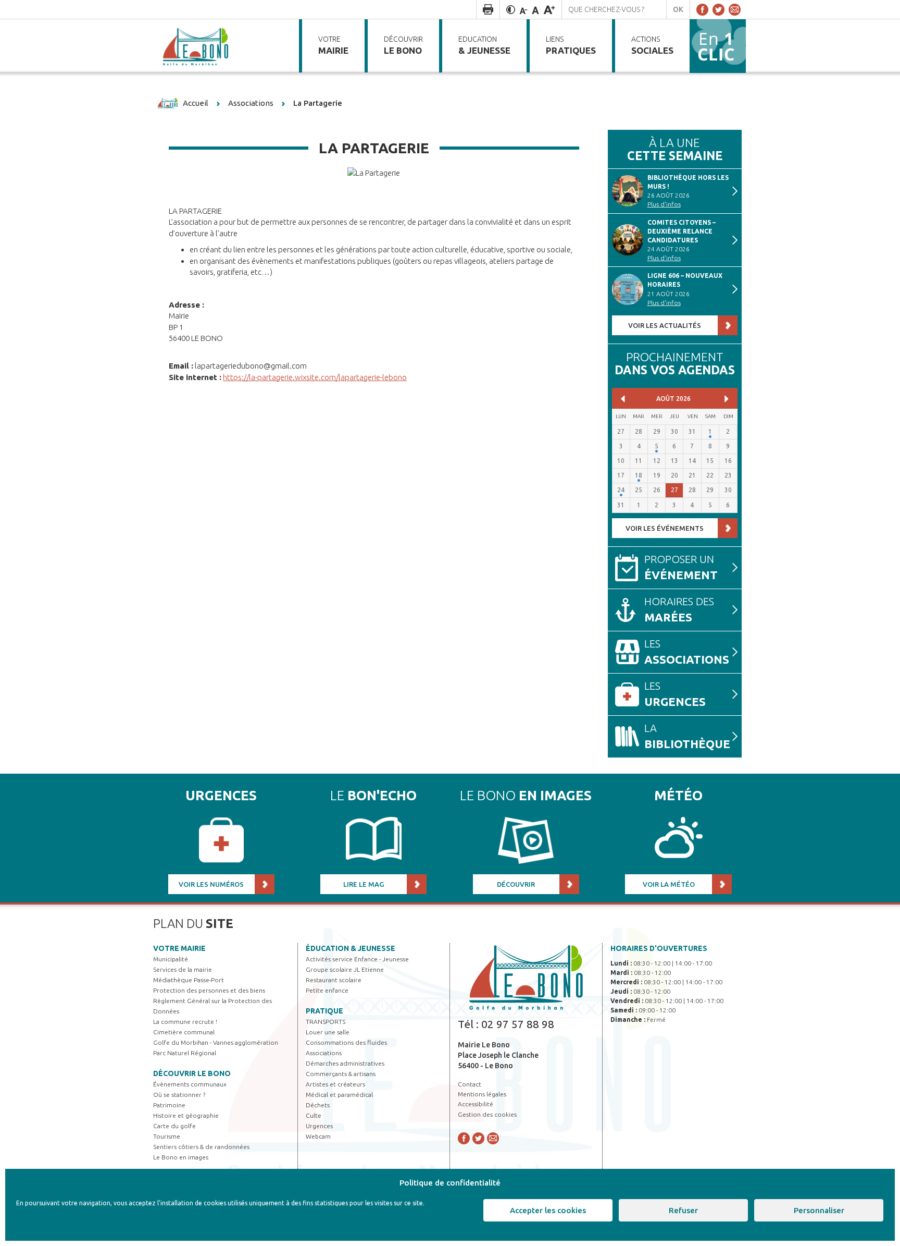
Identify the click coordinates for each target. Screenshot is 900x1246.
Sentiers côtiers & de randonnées (201, 1146)
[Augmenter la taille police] (549, 9)
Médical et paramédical (339, 1094)
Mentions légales (482, 1094)
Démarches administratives (345, 1063)
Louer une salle (327, 1032)
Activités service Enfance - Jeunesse (357, 959)
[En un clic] (718, 45)
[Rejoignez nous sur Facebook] (702, 9)
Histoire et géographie (186, 1115)
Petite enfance (327, 990)
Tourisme (166, 1136)
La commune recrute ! (185, 1021)
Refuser (683, 1210)
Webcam (318, 1136)
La (687, 736)
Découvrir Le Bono (192, 1073)
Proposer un (681, 567)
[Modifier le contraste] (510, 9)
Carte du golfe (174, 1125)
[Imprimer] (488, 9)
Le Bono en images (180, 1157)
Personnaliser (819, 1210)
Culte (313, 1115)
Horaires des (679, 609)
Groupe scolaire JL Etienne (345, 969)
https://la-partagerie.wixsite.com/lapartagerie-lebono (315, 377)
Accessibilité (475, 1104)
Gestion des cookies (487, 1114)
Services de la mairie (182, 969)
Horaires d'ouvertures (658, 948)
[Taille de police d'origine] (535, 9)
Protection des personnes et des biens (209, 990)
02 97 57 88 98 (517, 1024)
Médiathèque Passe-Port (188, 979)
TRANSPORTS (325, 1021)
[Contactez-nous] (735, 9)
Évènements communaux (190, 1084)
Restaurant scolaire (333, 979)
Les (686, 652)
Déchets (318, 1105)
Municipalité (170, 959)
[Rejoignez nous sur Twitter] (718, 9)
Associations (324, 1052)
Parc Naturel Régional (184, 1052)
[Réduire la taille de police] (523, 9)
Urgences (319, 1125)
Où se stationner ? (179, 1094)
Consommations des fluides (346, 1042)
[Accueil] (196, 45)
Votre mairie (179, 948)
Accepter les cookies (548, 1210)
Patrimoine (169, 1105)
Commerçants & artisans (341, 1073)
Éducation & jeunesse (350, 948)
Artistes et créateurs (335, 1084)
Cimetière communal (184, 1032)
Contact (469, 1084)
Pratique (324, 1011)
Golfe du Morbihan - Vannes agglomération (215, 1042)
